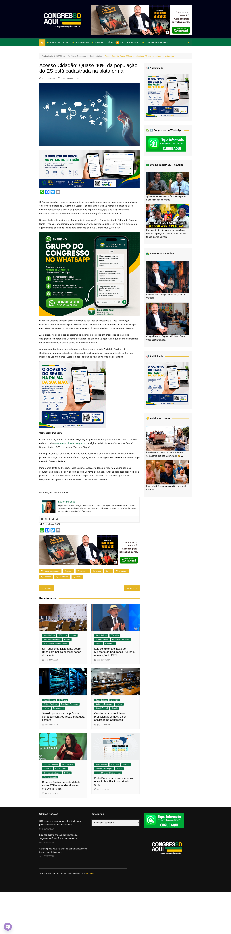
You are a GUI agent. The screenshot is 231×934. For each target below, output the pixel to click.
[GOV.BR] (72, 394)
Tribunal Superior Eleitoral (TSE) (108, 773)
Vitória (78, 577)
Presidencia (109, 643)
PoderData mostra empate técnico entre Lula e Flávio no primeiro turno (114, 781)
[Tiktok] (53, 519)
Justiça (73, 635)
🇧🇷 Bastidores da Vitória (160, 253)
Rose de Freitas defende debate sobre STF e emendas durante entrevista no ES (61, 785)
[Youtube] (42, 519)
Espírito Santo (60, 769)
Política (67, 639)
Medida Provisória (50, 704)
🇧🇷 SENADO (98, 42)
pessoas (47, 577)
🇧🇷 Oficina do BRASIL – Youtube (164, 165)
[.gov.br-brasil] (89, 168)
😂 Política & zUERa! (158, 418)
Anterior (48, 588)
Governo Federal (102, 639)
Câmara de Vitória (51, 571)
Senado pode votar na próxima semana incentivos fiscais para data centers (63, 716)
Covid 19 (84, 571)
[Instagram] (46, 519)
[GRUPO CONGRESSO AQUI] (89, 274)
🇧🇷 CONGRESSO (80, 42)
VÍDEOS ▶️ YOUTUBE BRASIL (123, 42)
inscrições (123, 571)
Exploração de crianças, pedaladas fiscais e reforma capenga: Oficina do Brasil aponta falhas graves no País (167, 233)
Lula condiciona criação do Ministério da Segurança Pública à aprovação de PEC (114, 652)
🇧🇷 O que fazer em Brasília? (155, 42)
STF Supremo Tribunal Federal (55, 643)
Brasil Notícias (67, 78)
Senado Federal (102, 708)
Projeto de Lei (58, 708)
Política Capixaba (50, 777)
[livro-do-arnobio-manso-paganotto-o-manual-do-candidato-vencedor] (141, 20)
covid (69, 571)
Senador (115, 708)
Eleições (126, 765)
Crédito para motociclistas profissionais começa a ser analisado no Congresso (110, 716)
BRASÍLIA (63, 635)
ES (110, 571)
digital (98, 571)
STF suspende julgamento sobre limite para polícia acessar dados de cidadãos (61, 652)
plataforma (63, 577)
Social (76, 78)
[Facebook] (49, 519)
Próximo (130, 588)
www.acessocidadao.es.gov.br (69, 443)
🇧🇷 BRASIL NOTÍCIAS (57, 42)
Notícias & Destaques (51, 639)
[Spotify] (57, 519)
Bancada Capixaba (50, 765)
